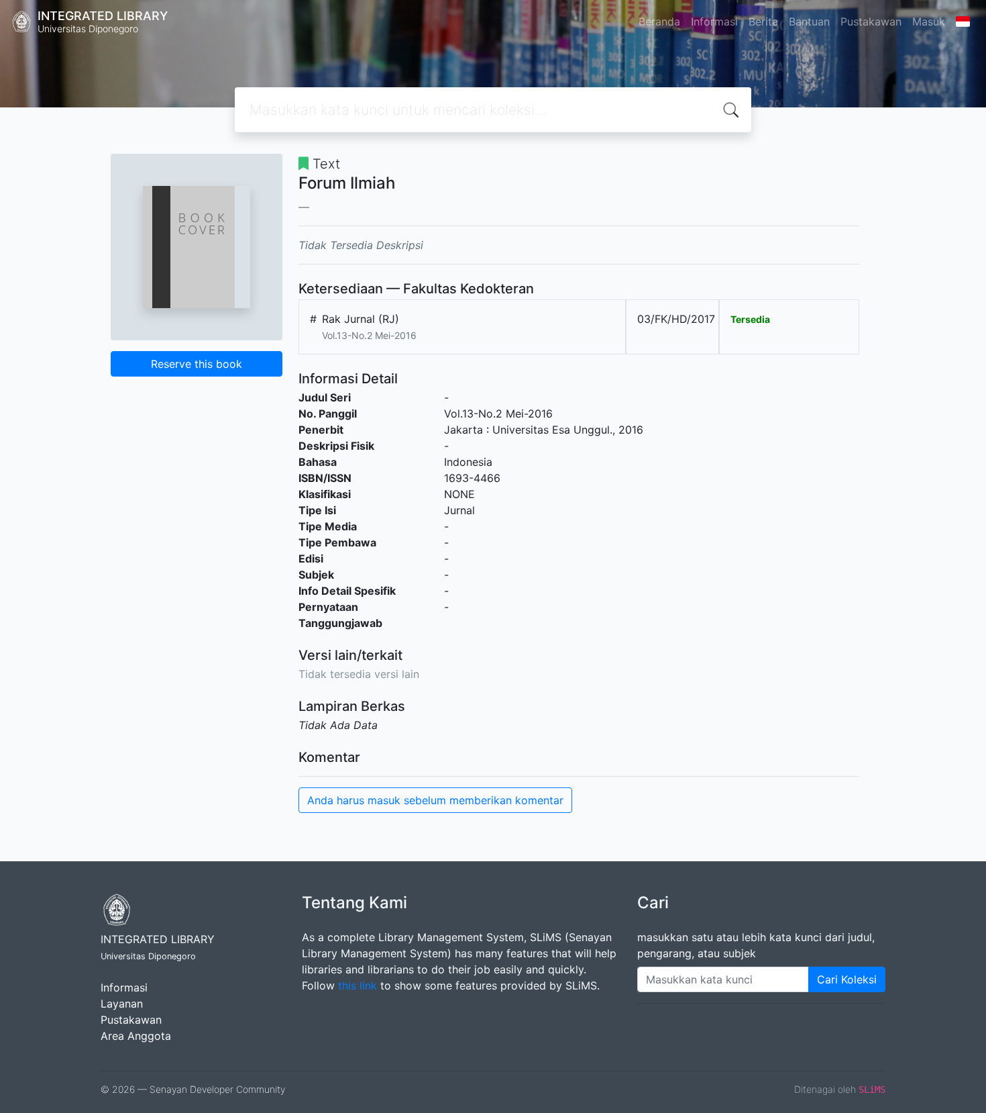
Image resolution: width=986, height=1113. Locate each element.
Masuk (928, 21)
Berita (763, 21)
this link (357, 985)
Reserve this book (196, 364)
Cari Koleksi (847, 979)
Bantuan (809, 21)
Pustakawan (870, 21)
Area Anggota (136, 1036)
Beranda (659, 21)
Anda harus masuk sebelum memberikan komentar (435, 800)
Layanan (122, 1003)
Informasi (714, 21)
